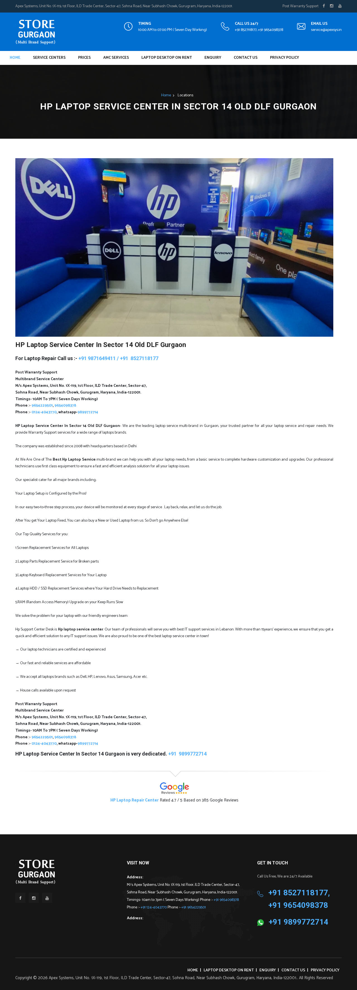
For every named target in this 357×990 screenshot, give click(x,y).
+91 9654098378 (226, 900)
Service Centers (49, 58)
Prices (84, 58)
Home (15, 58)
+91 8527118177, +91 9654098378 (259, 30)
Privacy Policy (284, 58)
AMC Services (116, 58)
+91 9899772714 (298, 922)
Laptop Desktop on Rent (166, 58)
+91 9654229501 (193, 907)
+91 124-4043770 (154, 907)
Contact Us (245, 58)
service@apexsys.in (326, 30)
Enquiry (212, 58)
